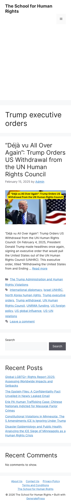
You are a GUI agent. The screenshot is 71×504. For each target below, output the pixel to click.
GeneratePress (35, 498)
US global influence (28, 311)
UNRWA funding (38, 305)
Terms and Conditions (35, 485)
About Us (16, 481)
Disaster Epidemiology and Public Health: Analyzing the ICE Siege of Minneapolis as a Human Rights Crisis (35, 431)
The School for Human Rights (35, 489)
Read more (39, 268)
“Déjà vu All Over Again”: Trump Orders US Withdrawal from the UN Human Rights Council (35, 160)
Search (10, 340)
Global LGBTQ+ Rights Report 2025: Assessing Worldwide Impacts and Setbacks (30, 381)
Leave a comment (22, 321)
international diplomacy (26, 290)
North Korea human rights (23, 295)
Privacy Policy (51, 481)
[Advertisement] (35, 64)
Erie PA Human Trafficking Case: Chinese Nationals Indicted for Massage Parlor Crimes (33, 406)
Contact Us (32, 481)
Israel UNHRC (53, 290)
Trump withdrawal (28, 300)
